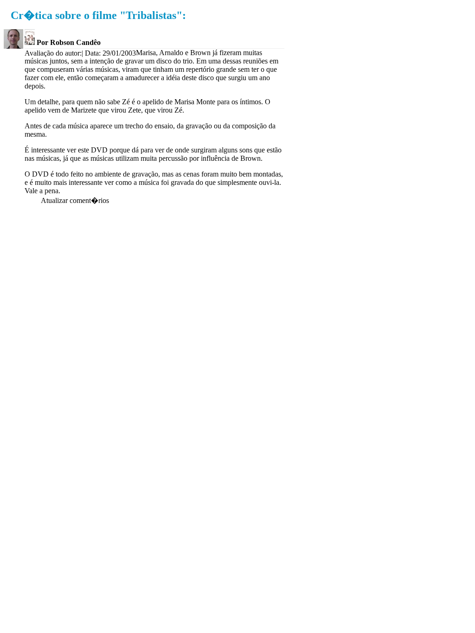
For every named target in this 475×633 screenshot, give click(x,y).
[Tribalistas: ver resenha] (30, 42)
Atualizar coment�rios (75, 200)
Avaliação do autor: (53, 53)
